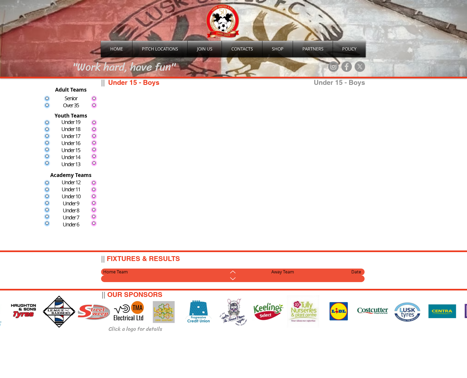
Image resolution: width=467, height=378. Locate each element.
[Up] (233, 272)
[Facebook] (346, 66)
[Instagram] (333, 66)
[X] (360, 66)
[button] (313, 49)
